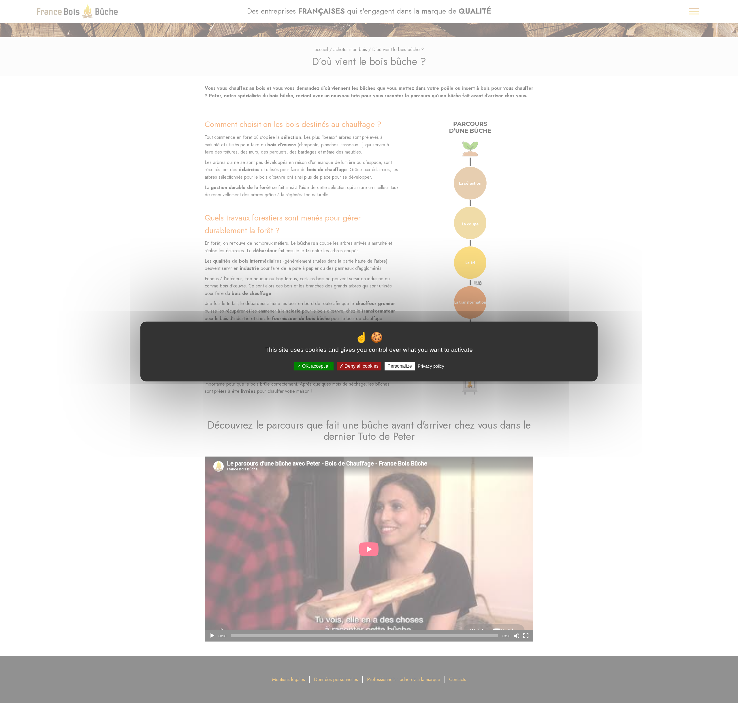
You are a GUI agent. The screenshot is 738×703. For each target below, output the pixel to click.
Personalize (399, 366)
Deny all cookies (361, 366)
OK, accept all (316, 366)
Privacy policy (431, 366)
